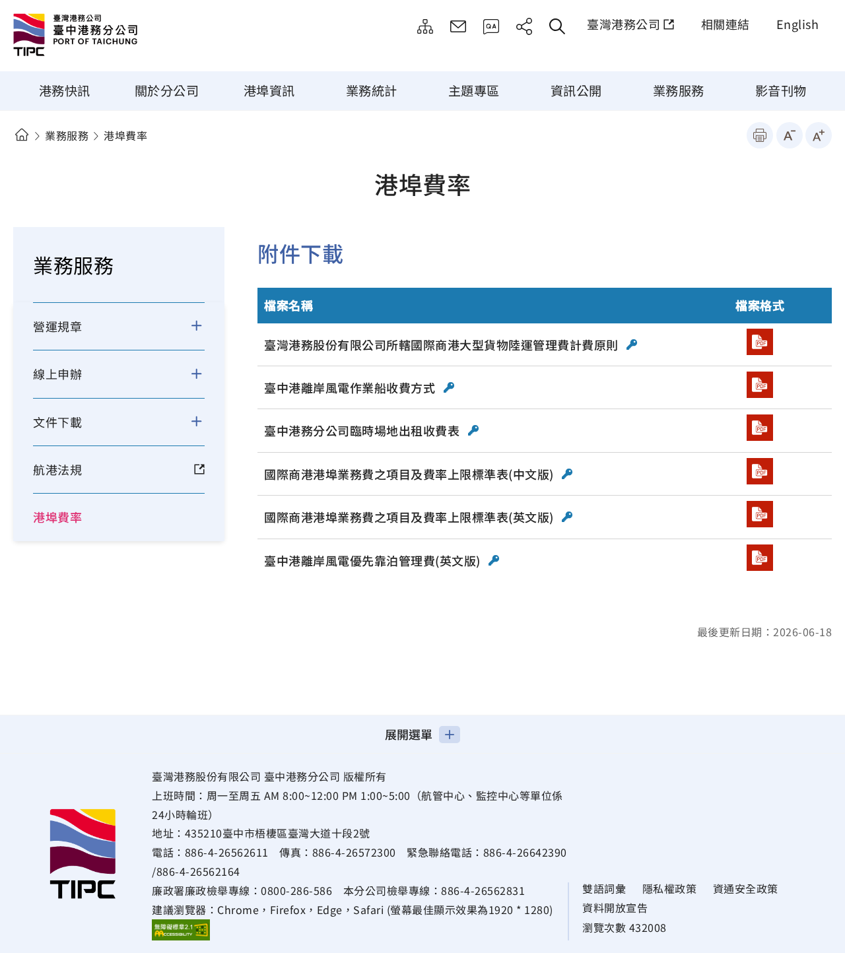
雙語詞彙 (604, 888)
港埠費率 (57, 516)
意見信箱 (458, 26)
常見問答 (491, 26)
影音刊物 (781, 90)
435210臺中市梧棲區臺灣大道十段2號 (277, 833)
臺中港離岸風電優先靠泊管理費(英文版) (373, 560)
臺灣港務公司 (623, 23)
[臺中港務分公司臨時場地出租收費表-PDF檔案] (760, 427)
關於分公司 (167, 90)
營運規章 (57, 326)
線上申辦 (57, 373)
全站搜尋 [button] (557, 26)
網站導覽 (425, 26)
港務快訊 (64, 90)
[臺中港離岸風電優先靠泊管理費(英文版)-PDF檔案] (760, 557)
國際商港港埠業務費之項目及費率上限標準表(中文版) (410, 473)
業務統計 (371, 90)
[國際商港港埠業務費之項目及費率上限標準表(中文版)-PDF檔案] (760, 471)
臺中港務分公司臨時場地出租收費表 (363, 430)
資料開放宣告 (615, 908)
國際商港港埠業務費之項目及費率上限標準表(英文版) (410, 516)
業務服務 (678, 90)
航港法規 (57, 469)
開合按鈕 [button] (205, 326)
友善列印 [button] (760, 135)
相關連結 (725, 23)
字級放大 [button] (818, 135)
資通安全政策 (745, 888)
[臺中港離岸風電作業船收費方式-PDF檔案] (760, 385)
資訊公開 (576, 90)
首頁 (21, 135)
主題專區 (474, 90)
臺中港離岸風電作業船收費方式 (351, 387)
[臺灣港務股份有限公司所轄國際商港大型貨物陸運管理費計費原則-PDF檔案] (760, 342)
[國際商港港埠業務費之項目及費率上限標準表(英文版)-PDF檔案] (760, 514)
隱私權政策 (669, 888)
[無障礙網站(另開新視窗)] (181, 929)
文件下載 (57, 421)
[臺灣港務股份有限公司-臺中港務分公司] (122, 36)
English (797, 23)
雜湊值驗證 (632, 344)
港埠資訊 (269, 90)
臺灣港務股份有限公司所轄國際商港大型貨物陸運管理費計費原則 (442, 344)
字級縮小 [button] (789, 135)
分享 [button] (524, 26)
